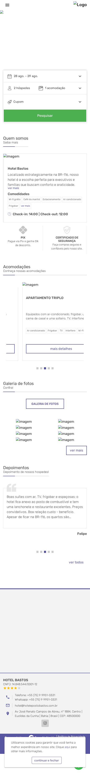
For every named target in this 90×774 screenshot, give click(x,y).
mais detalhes (45, 349)
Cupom (18, 102)
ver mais (76, 450)
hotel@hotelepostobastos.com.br (36, 705)
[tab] (45, 404)
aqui (67, 747)
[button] (79, 43)
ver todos (76, 562)
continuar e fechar (46, 760)
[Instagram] (45, 723)
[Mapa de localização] (45, 631)
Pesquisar (45, 116)
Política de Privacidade (71, 736)
